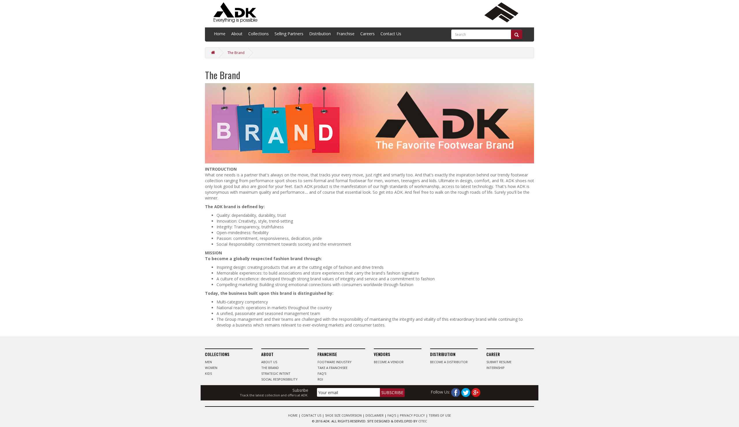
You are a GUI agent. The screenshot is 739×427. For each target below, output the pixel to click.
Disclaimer (374, 415)
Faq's (322, 373)
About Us (269, 362)
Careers (367, 33)
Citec (422, 421)
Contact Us (390, 33)
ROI (320, 379)
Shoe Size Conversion (343, 415)
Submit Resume (499, 362)
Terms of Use (440, 415)
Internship (495, 368)
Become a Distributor (449, 362)
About (236, 33)
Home (219, 33)
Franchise (345, 33)
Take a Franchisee (333, 368)
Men (208, 362)
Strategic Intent (275, 373)
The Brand (236, 52)
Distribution (320, 33)
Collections (258, 33)
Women (211, 368)
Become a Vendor (389, 362)
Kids (208, 373)
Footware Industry (335, 362)
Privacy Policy (412, 415)
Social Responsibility (279, 379)
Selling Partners (289, 33)
